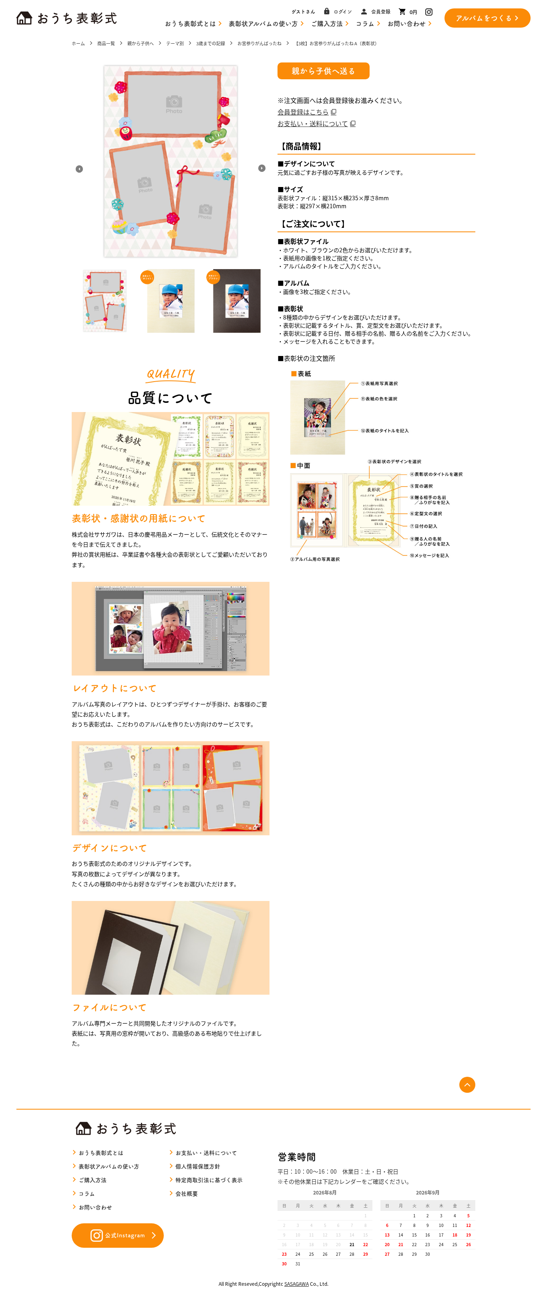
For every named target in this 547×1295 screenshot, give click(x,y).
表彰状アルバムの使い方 (263, 23)
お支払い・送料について (313, 123)
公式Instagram (125, 1235)
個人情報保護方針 (197, 1166)
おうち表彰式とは (190, 23)
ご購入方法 (327, 23)
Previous (80, 169)
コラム (365, 23)
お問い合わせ (406, 23)
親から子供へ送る (324, 71)
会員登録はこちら (303, 112)
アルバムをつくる (484, 18)
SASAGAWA (296, 1283)
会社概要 (186, 1193)
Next (261, 169)
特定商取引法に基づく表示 (209, 1180)
